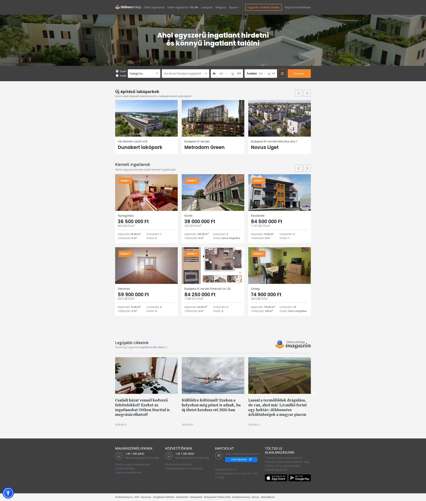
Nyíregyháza (126, 215)
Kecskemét (257, 215)
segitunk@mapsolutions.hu (242, 454)
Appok (233, 7)
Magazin (220, 7)
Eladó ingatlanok (154, 7)
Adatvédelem (182, 497)
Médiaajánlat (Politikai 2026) (217, 497)
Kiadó (123, 75)
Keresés (299, 73)
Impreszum (146, 497)
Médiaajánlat (196, 497)
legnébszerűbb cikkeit (152, 347)
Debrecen (124, 289)
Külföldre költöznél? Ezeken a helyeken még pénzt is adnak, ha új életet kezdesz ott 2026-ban (211, 404)
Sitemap (255, 497)
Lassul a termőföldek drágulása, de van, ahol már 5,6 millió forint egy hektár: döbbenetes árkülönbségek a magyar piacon (277, 407)
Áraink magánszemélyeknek (132, 464)
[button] (8, 493)
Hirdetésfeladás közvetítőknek (184, 468)
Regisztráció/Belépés (298, 7)
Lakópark (207, 7)
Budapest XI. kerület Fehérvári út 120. (207, 289)
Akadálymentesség (241, 497)
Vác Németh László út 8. (133, 141)
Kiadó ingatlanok (178, 7)
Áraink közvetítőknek (178, 464)
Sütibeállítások (267, 497)
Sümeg (255, 289)
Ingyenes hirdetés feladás (263, 7)
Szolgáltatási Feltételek (163, 497)
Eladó (123, 71)
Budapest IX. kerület (197, 141)
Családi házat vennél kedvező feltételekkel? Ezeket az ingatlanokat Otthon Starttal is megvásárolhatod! (142, 407)
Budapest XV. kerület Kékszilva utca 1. (274, 141)
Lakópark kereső (168, 96)
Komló (188, 215)
